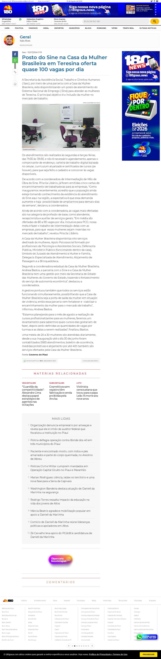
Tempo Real (128, 28)
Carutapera (112, 636)
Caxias (136, 608)
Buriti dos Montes (61, 612)
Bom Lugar (6, 633)
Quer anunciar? (44, 1)
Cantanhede (85, 640)
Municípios (74, 28)
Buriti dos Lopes (60, 608)
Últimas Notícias (147, 28)
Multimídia (107, 600)
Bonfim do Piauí (34, 608)
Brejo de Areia (33, 626)
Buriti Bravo (32, 636)
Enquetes (152, 600)
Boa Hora (5, 612)
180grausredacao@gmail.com (23, 1)
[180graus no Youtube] (157, 1)
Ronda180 (101, 28)
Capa (7, 28)
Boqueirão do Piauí (35, 612)
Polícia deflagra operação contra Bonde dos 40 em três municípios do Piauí (61, 442)
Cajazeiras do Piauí (61, 633)
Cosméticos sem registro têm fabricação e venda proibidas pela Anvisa (60, 391)
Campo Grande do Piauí (90, 619)
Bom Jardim (6, 622)
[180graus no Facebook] (154, 1)
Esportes (59, 28)
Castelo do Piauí (113, 640)
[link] (15, 54)
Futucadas (138, 600)
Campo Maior (86, 626)
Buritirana (58, 615)
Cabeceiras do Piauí (62, 619)
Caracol (110, 622)
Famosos (33, 28)
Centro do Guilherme (141, 626)
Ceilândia (137, 619)
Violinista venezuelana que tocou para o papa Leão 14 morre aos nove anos (87, 391)
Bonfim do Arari (8, 640)
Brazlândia (32, 619)
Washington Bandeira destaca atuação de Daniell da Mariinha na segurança (62, 490)
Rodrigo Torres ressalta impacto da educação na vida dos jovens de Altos (59, 501)
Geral (46, 28)
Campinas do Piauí (88, 612)
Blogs (88, 28)
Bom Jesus (6, 626)
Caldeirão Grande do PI (63, 640)
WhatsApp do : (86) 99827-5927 (41, 361)
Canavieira (85, 629)
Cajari (57, 629)
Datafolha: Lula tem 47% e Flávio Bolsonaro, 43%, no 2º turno (144, 8)
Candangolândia (87, 633)
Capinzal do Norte (114, 612)
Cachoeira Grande (61, 622)
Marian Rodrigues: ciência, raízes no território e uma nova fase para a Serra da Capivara (62, 479)
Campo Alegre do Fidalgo (90, 615)
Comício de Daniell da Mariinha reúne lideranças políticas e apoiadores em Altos (60, 524)
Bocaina (5, 619)
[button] (108, 654)
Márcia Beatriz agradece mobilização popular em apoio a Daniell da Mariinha (60, 512)
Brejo (30, 622)
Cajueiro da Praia (61, 636)
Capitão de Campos (115, 615)
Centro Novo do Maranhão (143, 629)
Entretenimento (40, 600)
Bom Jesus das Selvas (9, 629)
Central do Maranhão (141, 622)
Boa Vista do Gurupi (9, 615)
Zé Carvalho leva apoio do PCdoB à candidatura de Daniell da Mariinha (61, 535)
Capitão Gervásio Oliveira (117, 619)
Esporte (67, 600)
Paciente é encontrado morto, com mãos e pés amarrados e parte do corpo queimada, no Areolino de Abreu (61, 455)
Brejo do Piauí (33, 629)
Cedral (136, 615)
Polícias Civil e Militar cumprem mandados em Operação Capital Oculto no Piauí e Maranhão (59, 468)
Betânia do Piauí (8, 608)
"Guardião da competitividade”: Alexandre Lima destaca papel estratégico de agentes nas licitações (33, 394)
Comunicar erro (90, 361)
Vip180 (114, 28)
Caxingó (137, 612)
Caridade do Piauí (114, 629)
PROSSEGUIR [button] (148, 654)
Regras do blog (26, 45)
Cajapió (57, 626)
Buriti (30, 633)
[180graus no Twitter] (151, 1)
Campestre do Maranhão (90, 608)
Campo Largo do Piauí (89, 622)
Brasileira (31, 615)
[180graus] (8, 9)
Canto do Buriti (113, 608)
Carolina (111, 633)
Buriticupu (32, 640)
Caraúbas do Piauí (114, 626)
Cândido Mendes (87, 636)
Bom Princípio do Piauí (10, 636)
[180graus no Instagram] (149, 1)
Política (19, 28)
